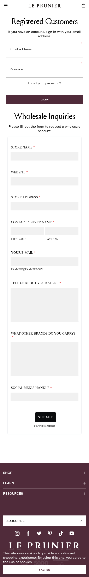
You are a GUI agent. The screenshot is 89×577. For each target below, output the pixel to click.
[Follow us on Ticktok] (61, 533)
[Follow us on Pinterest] (50, 533)
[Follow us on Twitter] (39, 533)
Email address (20, 49)
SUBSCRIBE (15, 520)
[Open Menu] (6, 6)
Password (17, 69)
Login (45, 99)
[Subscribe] (81, 520)
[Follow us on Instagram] (17, 533)
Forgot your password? (44, 83)
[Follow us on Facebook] (28, 533)
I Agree (44, 569)
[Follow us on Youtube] (71, 533)
